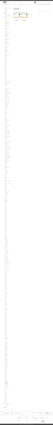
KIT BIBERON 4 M (6, 253)
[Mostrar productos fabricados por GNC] (5, 413)
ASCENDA (6, 396)
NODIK (5, 65)
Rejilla (48, 11)
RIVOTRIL (6, 202)
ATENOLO (6, 375)
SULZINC (5, 173)
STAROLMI (6, 274)
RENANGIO (6, 276)
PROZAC (5, 227)
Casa (13, 7)
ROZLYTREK (6, 297)
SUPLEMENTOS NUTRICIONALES (6, 200)
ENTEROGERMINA (6, 50)
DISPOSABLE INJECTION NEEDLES (7, 16)
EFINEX (5, 78)
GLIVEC (5, 320)
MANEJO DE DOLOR (7, 151)
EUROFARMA (6, 41)
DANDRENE (6, 189)
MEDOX (5, 63)
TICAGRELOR (6, 273)
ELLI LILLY (6, 108)
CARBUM (5, 80)
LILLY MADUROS (6, 107)
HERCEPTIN (6, 201)
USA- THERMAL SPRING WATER (8, 183)
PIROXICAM (6, 376)
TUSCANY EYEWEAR (6, 405)
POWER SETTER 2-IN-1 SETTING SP (7, 119)
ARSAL (5, 29)
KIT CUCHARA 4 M (6, 251)
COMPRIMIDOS (6, 277)
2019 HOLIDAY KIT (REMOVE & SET (8, 145)
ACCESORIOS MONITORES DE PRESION (8, 181)
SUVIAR (5, 110)
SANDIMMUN (6, 226)
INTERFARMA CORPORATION (7, 152)
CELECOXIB (6, 352)
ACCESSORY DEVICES (7, 17)
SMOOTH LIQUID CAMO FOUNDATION (7, 96)
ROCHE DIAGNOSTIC (6, 406)
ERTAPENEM (6, 397)
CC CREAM (6, 223)
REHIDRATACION (6, 43)
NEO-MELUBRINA (6, 317)
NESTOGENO (6, 394)
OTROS (5, 60)
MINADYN (6, 85)
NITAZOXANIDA (6, 367)
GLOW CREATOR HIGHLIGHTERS (6, 143)
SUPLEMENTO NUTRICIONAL (7, 191)
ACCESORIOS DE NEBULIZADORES (6, 88)
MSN (5, 271)
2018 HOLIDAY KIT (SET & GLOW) (7, 100)
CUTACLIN (6, 292)
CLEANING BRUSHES (7, 42)
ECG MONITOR (6, 150)
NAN (5, 393)
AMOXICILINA (6, 368)
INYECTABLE (6, 278)
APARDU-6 (6, 371)
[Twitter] (41, 418)
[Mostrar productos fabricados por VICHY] (41, 413)
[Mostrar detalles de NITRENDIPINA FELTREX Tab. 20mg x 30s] (16, 15)
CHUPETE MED (6, 245)
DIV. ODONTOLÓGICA (6, 401)
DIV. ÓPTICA (5, 400)
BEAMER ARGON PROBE (7, 130)
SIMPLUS (5, 57)
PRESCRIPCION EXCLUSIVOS (7, 155)
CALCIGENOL (6, 48)
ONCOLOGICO (6, 47)
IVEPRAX (5, 87)
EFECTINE (6, 62)
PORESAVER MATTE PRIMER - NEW (8, 93)
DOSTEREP (6, 272)
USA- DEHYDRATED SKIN (7, 132)
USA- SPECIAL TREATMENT (7, 136)
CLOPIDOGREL (6, 275)
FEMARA (5, 218)
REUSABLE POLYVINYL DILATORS (7, 28)
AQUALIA (5, 176)
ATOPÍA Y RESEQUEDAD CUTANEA (7, 160)
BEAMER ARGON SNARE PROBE (8, 81)
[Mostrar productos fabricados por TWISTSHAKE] (35, 413)
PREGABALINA (6, 373)
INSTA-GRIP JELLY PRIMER (7, 142)
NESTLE (5, 395)
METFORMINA (6, 347)
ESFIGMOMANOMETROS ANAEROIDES (7, 33)
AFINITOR (6, 216)
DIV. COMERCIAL (5, 399)
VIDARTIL (6, 302)
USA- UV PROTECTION (7, 135)
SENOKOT (6, 175)
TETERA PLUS (6, 244)
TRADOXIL (6, 79)
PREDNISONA (6, 348)
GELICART (6, 58)
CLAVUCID (6, 111)
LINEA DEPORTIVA (6, 192)
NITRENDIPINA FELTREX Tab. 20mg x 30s (17, 20)
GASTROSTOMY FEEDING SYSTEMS (7, 56)
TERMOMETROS (6, 127)
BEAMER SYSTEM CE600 (7, 82)
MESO (5, 299)
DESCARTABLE (6, 123)
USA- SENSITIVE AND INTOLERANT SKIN (7, 35)
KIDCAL (5, 182)
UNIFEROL (6, 291)
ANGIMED (6, 140)
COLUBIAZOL (6, 59)
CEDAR (5, 323)
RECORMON (6, 318)
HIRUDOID (6, 224)
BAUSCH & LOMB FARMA (7, 141)
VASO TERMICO (6, 246)
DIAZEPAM (6, 366)
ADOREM (5, 324)
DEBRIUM (5, 106)
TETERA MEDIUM (6, 242)
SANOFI (5, 45)
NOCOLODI (6, 303)
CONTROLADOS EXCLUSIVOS (8, 156)
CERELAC (6, 392)
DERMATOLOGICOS (6, 128)
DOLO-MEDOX (6, 109)
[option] (6, 413)
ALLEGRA (6, 51)
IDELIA (5, 179)
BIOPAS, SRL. (6, 34)
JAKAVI (5, 217)
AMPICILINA (6, 351)
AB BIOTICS (6, 266)
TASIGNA (5, 219)
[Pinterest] (42, 418)
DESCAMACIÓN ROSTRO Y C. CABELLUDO (7, 161)
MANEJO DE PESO (6, 122)
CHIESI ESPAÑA (6, 172)
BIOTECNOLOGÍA (6, 154)
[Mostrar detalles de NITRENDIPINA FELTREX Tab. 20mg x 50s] (24, 15)
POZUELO (6, 247)
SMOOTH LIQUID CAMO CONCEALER (7, 97)
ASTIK (5, 295)
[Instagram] (43, 418)
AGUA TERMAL (6, 137)
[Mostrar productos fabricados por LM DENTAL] (11, 413)
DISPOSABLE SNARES (7, 18)
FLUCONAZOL (6, 346)
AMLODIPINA (6, 350)
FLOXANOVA (6, 185)
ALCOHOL (6, 168)
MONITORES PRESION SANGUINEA (7, 120)
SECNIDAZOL (6, 374)
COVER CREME (6, 84)
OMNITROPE (6, 398)
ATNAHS (5, 268)
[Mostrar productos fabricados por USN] (23, 413)
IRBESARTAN (6, 370)
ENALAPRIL (6, 378)
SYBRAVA (6, 321)
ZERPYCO (6, 178)
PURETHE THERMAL (7, 171)
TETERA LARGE (6, 243)
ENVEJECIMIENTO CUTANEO (7, 126)
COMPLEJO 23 (6, 298)
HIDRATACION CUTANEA (7, 149)
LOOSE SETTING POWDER (7, 92)
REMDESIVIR (6, 61)
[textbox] (23, 2)
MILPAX (5, 129)
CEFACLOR (6, 344)
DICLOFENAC (6, 345)
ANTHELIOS (6, 138)
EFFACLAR (6, 139)
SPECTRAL (6, 186)
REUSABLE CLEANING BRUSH (8, 44)
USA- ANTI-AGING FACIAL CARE (7, 134)
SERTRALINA (6, 377)
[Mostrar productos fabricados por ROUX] (47, 413)
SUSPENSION (6, 319)
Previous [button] (2, 413)
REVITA (5, 190)
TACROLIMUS (6, 326)
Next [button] (50, 413)
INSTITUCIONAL (6, 269)
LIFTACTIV (6, 170)
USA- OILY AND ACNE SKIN (7, 131)
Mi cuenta (49, 2)
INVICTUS (6, 296)
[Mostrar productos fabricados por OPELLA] (17, 413)
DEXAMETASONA (6, 353)
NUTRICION (6, 46)
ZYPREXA (6, 228)
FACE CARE (6, 169)
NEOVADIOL (6, 177)
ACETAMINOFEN (6, 342)
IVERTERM (6, 294)
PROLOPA (6, 203)
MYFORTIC (6, 225)
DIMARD (5, 316)
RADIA (5, 188)
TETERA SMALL (6, 241)
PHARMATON (6, 153)
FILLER (5, 300)
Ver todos (5, 407)
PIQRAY (5, 221)
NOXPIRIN (6, 327)
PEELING (5, 301)
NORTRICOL (6, 328)
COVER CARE (6, 222)
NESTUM (5, 391)
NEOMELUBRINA (6, 49)
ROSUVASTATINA (6, 349)
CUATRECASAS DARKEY (7, 83)
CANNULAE (6, 30)
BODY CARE (6, 174)
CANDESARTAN (6, 343)
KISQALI (5, 220)
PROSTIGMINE (6, 293)
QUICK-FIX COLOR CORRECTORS (6, 105)
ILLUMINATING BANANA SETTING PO (7, 148)
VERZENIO (6, 270)
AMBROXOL (6, 372)
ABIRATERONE (6, 325)
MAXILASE (6, 52)
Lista (49, 11)
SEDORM (5, 322)
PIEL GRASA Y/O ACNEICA (7, 125)
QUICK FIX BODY (6, 91)
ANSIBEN (5, 184)
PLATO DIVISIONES (6, 249)
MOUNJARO (6, 341)
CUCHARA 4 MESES (7, 250)
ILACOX (5, 86)
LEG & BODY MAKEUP (7, 90)
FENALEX (5, 64)
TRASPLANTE (6, 53)
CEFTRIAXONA (6, 369)
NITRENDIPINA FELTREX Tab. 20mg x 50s (24, 20)
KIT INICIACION (6, 252)
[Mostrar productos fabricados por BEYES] (29, 413)
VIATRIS (5, 267)
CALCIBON (6, 124)
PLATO (5, 248)
